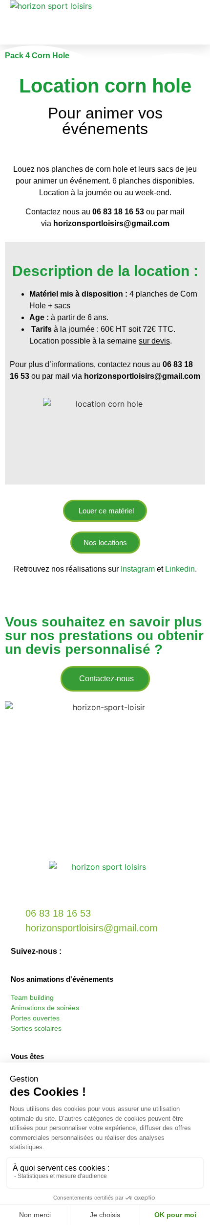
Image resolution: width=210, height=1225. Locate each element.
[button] (196, 22)
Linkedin (180, 569)
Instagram (139, 569)
